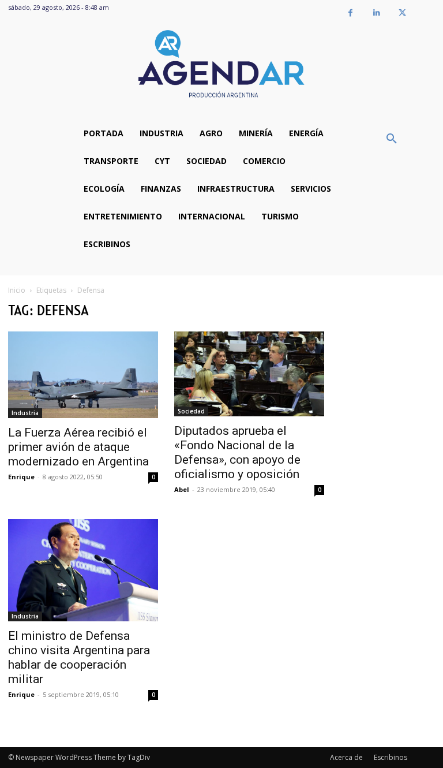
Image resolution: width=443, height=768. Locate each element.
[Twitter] (402, 13)
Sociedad (191, 411)
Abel (181, 489)
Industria (25, 413)
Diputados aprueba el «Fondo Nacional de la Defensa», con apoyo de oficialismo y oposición (237, 452)
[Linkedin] (376, 13)
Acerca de (346, 757)
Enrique (21, 476)
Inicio (16, 290)
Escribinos (390, 757)
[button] (392, 139)
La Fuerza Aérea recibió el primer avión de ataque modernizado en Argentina (78, 447)
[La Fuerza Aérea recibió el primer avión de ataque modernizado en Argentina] (83, 374)
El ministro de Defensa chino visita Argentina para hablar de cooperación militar (79, 657)
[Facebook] (350, 13)
